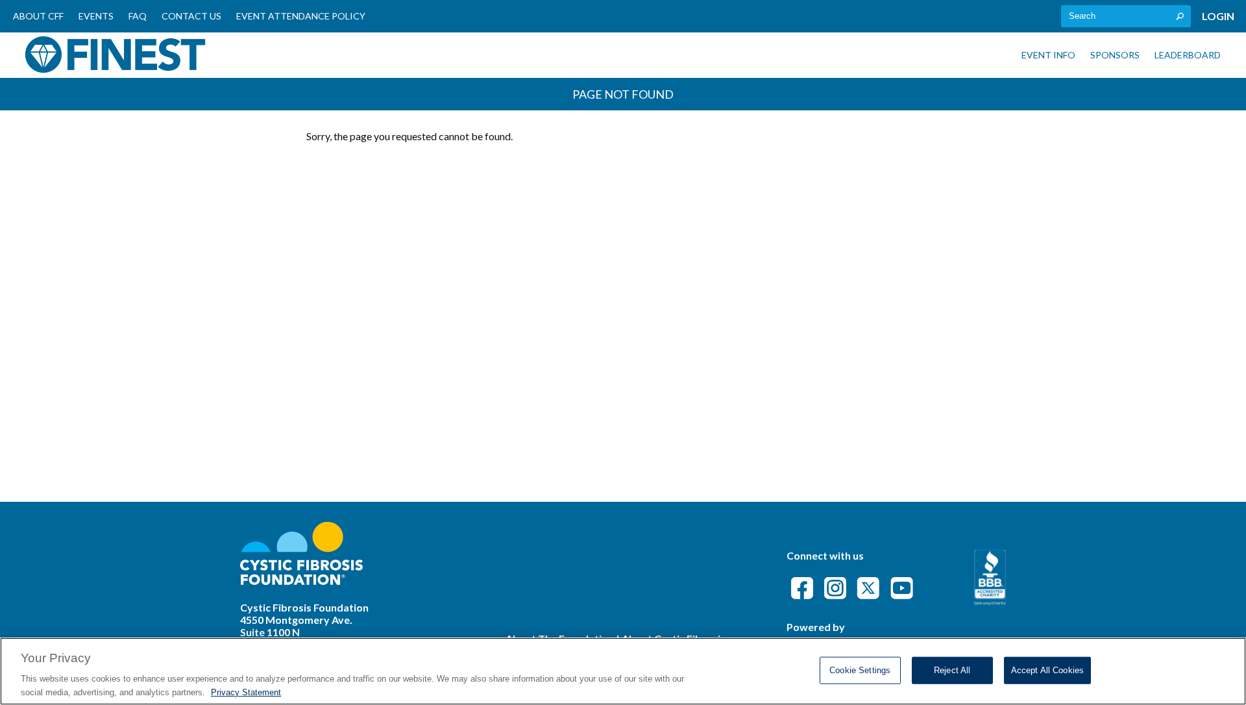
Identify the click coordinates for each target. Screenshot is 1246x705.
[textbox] (1126, 16)
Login (1218, 16)
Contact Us (191, 15)
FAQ (137, 15)
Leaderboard (1187, 54)
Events (96, 15)
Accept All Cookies (1047, 670)
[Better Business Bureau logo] (990, 601)
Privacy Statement (246, 692)
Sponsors (1115, 54)
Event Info (1048, 54)
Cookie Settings (859, 670)
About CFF (38, 15)
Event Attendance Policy (300, 15)
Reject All (952, 670)
